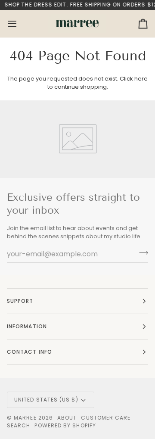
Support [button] (20, 301)
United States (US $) (46, 399)
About (67, 417)
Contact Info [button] (29, 351)
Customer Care (105, 417)
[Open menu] (20, 23)
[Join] (141, 253)
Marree (25, 417)
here (141, 79)
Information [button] (27, 326)
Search (18, 425)
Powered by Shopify (65, 425)
